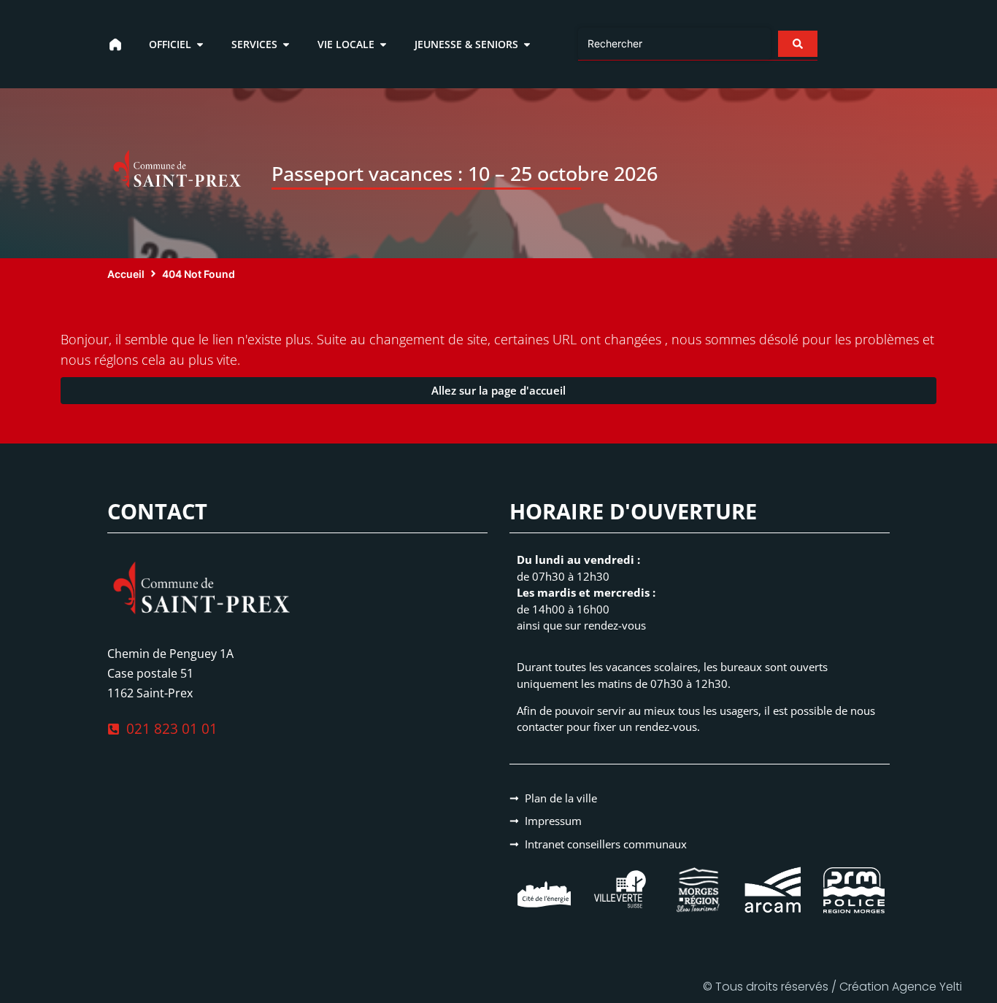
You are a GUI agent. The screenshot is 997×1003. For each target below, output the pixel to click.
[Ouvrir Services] (286, 44)
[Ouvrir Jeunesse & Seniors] (527, 44)
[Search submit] (797, 44)
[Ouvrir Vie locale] (383, 44)
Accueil (126, 274)
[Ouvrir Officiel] (200, 44)
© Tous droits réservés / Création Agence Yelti (832, 986)
